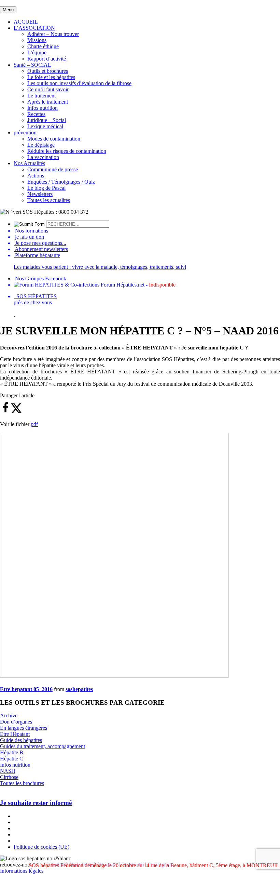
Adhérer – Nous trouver (53, 34)
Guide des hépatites (21, 740)
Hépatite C (11, 759)
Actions (35, 175)
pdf (34, 424)
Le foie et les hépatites (51, 77)
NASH (7, 771)
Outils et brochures (47, 71)
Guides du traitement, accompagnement (42, 746)
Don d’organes (16, 722)
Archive (8, 715)
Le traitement (41, 95)
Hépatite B (11, 752)
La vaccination (43, 157)
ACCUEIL (26, 22)
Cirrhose (9, 777)
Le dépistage (41, 145)
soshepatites (79, 689)
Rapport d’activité (46, 59)
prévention (25, 132)
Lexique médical (45, 126)
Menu (8, 9)
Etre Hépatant (15, 734)
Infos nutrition (42, 108)
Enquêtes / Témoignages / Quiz (61, 182)
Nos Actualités (29, 163)
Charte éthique (43, 46)
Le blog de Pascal (46, 188)
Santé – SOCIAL (32, 65)
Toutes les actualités (48, 200)
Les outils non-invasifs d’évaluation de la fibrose (79, 83)
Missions (36, 40)
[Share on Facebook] (5, 411)
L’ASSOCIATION (34, 28)
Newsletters (40, 194)
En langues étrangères (23, 728)
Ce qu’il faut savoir (48, 89)
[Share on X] (16, 411)
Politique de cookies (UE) (41, 847)
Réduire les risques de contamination (66, 151)
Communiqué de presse (52, 169)
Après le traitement (47, 102)
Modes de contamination (53, 139)
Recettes (36, 114)
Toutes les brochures (22, 783)
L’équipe (36, 52)
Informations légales (21, 871)
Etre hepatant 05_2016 (26, 689)
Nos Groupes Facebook (40, 278)
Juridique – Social (46, 120)
